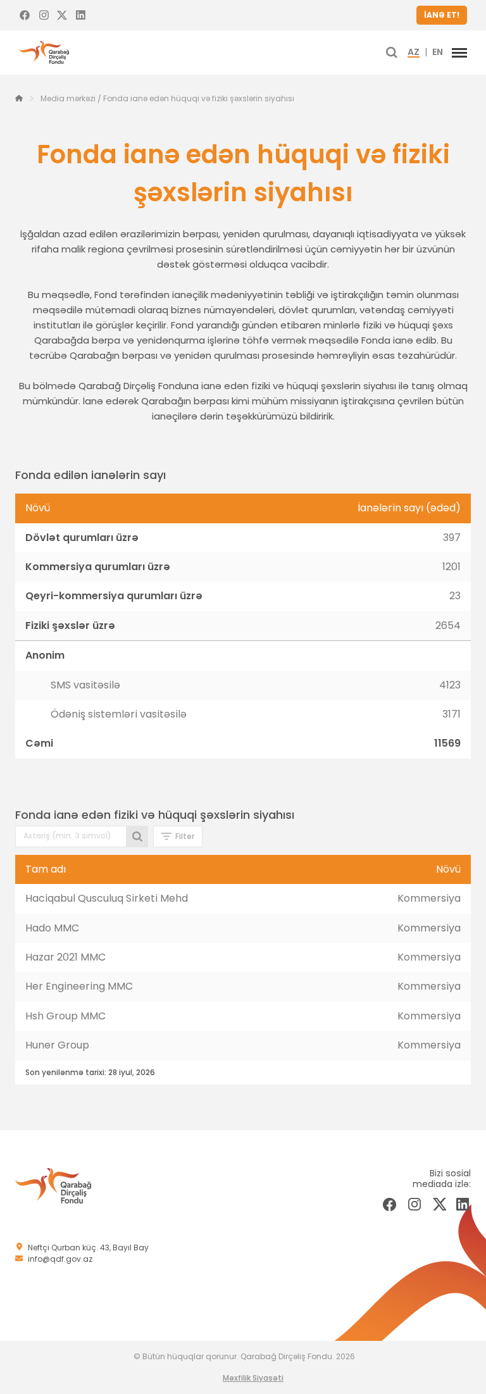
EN (437, 52)
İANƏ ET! (441, 14)
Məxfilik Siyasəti (253, 1377)
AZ (414, 52)
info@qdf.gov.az (60, 1259)
